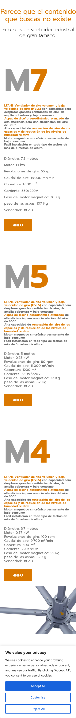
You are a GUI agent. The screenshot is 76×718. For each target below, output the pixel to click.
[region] (38, 682)
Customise (38, 697)
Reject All (38, 709)
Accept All (38, 686)
